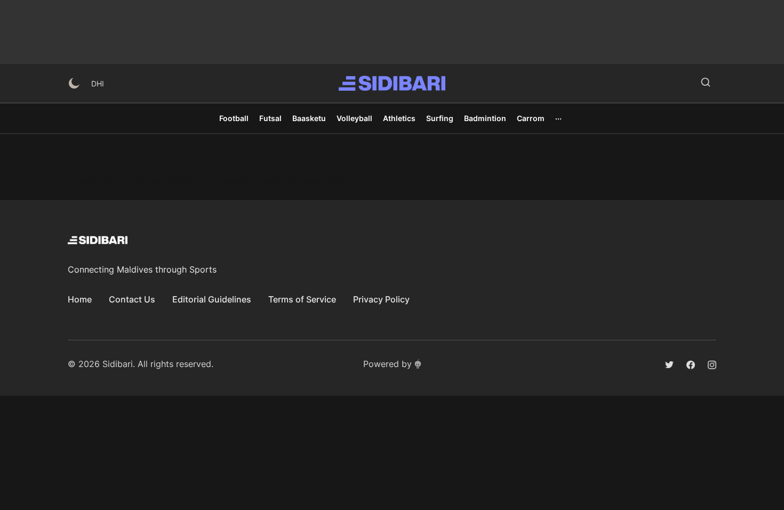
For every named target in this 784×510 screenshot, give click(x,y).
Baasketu (309, 118)
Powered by (387, 363)
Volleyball (354, 118)
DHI (97, 83)
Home (80, 299)
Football (234, 118)
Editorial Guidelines (211, 299)
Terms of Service (302, 299)
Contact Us (132, 299)
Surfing (439, 118)
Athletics (399, 118)
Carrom (531, 118)
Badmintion (485, 118)
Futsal (270, 118)
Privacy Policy (381, 299)
